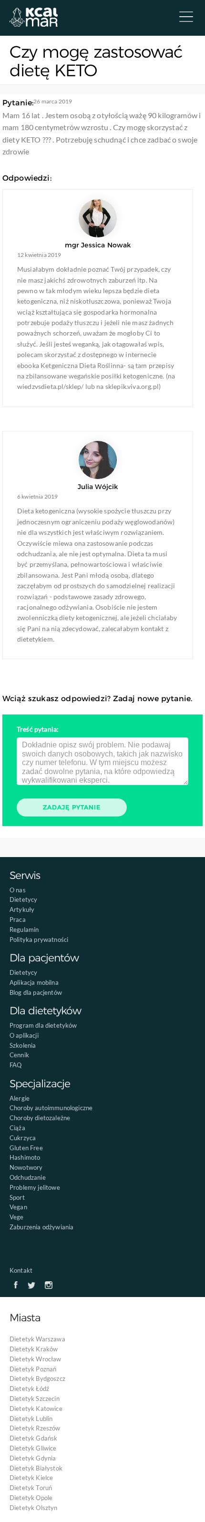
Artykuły (22, 909)
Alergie (20, 1098)
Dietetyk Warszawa (37, 1339)
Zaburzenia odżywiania (41, 1227)
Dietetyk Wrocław (36, 1359)
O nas (18, 890)
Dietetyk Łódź (29, 1388)
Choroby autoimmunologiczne (51, 1108)
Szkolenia (23, 1045)
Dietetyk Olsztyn (34, 1508)
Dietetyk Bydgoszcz (37, 1378)
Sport (17, 1197)
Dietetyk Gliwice (33, 1448)
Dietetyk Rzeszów (35, 1428)
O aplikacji (24, 1035)
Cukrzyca (23, 1138)
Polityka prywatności (39, 939)
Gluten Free (26, 1148)
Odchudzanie (28, 1177)
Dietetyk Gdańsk (33, 1438)
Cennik (19, 1055)
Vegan (18, 1207)
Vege (17, 1217)
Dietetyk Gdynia (33, 1458)
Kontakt (21, 1270)
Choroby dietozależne (40, 1118)
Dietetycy (23, 899)
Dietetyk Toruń (31, 1487)
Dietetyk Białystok (36, 1468)
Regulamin (24, 929)
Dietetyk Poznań (33, 1369)
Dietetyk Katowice (36, 1408)
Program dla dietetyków (43, 1025)
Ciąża (17, 1128)
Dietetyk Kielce (31, 1477)
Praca (18, 919)
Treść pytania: (38, 729)
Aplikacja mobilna (34, 982)
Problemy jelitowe (35, 1187)
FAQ (15, 1065)
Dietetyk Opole (31, 1498)
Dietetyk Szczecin (35, 1398)
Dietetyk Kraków (34, 1349)
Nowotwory (26, 1167)
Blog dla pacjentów (36, 992)
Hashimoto (25, 1157)
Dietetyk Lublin (31, 1418)
